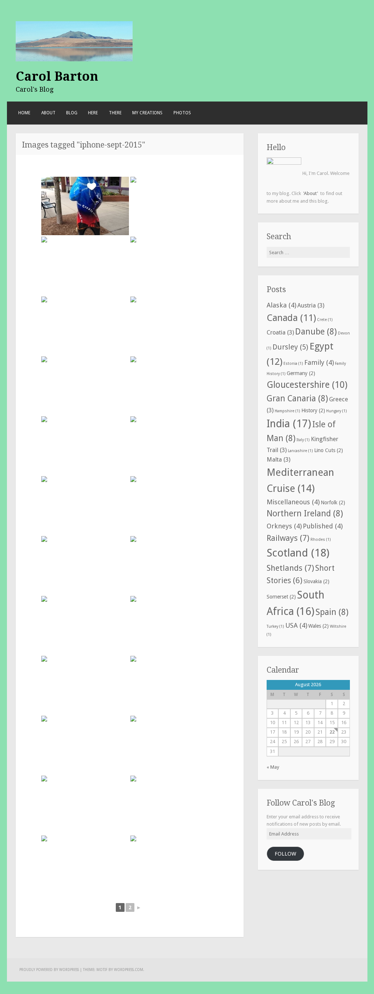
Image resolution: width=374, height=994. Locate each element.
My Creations (147, 112)
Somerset (281, 597)
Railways (288, 538)
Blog (71, 112)
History (313, 410)
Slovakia (316, 581)
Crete (325, 319)
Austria (310, 305)
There (115, 112)
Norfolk (333, 502)
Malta (278, 459)
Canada (291, 317)
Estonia (293, 363)
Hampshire (287, 411)
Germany (301, 373)
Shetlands (290, 568)
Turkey (275, 626)
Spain (332, 612)
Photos (182, 112)
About (48, 112)
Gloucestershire (307, 384)
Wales (318, 626)
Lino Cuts (328, 450)
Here (93, 112)
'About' (310, 193)
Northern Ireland (305, 514)
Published (323, 526)
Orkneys (284, 526)
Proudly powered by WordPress (49, 970)
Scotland (298, 553)
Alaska (281, 305)
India (289, 423)
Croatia (280, 332)
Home (24, 112)
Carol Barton (57, 76)
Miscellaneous (293, 502)
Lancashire (300, 450)
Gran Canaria (297, 399)
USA (296, 625)
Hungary (336, 411)
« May (273, 767)
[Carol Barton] (74, 40)
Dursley (290, 347)
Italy (303, 439)
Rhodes (320, 539)
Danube (316, 332)
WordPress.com (128, 970)
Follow (285, 853)
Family (319, 362)
